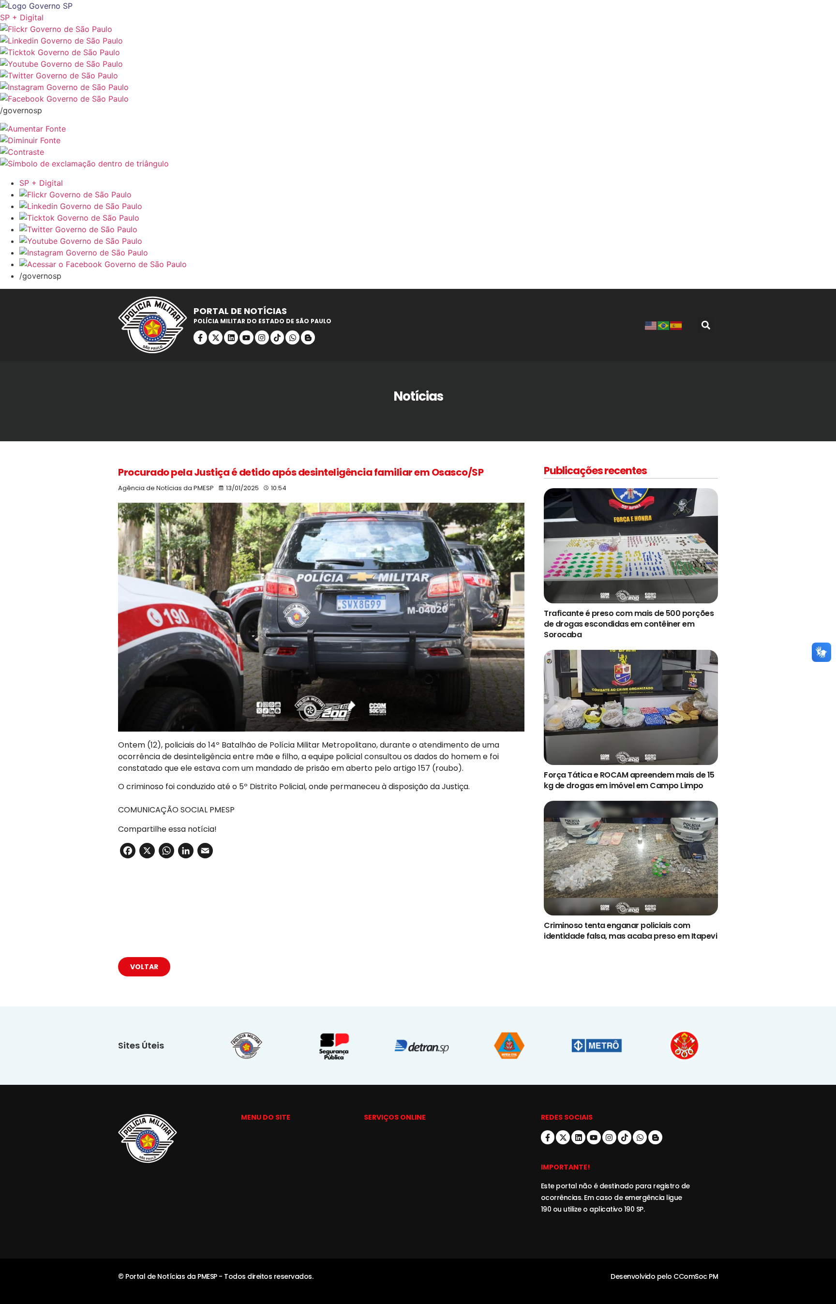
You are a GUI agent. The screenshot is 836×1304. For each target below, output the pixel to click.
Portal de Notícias (240, 311)
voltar (144, 967)
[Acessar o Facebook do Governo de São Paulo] (427, 264)
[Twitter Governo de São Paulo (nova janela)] (418, 75)
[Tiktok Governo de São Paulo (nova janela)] (418, 52)
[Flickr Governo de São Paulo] (427, 194)
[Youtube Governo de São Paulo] (427, 241)
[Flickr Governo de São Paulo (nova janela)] (418, 29)
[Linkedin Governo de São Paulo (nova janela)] (418, 40)
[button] (706, 325)
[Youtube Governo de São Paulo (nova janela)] (418, 64)
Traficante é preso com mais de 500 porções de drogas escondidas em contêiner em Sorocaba (629, 624)
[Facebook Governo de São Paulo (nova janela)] (418, 99)
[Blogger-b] (308, 337)
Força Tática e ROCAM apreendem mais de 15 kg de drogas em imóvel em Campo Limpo (629, 780)
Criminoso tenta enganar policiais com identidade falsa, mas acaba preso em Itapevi (630, 931)
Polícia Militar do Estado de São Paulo (262, 321)
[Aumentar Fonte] (418, 129)
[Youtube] (246, 337)
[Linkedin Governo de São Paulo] (427, 206)
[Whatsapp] (292, 337)
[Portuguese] (663, 325)
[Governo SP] (418, 6)
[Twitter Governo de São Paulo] (427, 229)
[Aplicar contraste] (418, 152)
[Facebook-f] (201, 337)
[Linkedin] (231, 337)
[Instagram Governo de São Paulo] (418, 87)
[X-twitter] (216, 337)
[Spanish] (676, 325)
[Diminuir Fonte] (418, 140)
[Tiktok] (277, 337)
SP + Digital (22, 17)
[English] (651, 325)
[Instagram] (262, 337)
